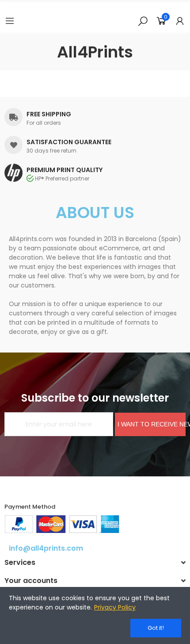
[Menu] (9, 21)
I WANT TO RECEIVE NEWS (152, 424)
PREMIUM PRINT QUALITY (65, 169)
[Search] (142, 20)
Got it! (156, 628)
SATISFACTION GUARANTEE (69, 142)
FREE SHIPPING (49, 114)
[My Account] (180, 21)
